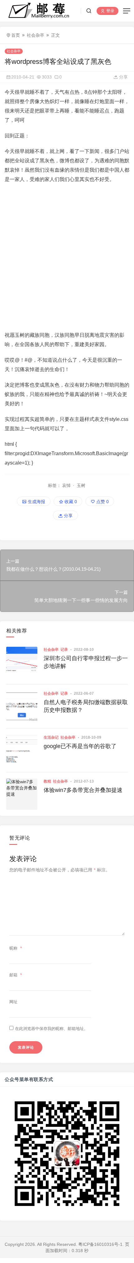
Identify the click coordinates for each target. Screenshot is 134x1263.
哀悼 (66, 485)
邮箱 (15, 975)
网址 (13, 1001)
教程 (47, 781)
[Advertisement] (67, 257)
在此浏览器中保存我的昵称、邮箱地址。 (51, 1028)
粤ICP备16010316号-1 (100, 1244)
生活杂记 (51, 737)
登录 (109, 11)
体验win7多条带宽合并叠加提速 (83, 790)
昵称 (15, 948)
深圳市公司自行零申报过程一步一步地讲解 (86, 662)
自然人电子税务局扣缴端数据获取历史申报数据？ (86, 706)
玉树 (81, 485)
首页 (15, 35)
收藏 (70, 501)
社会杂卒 (35, 35)
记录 (64, 649)
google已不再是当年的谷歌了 (80, 746)
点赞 (102, 501)
